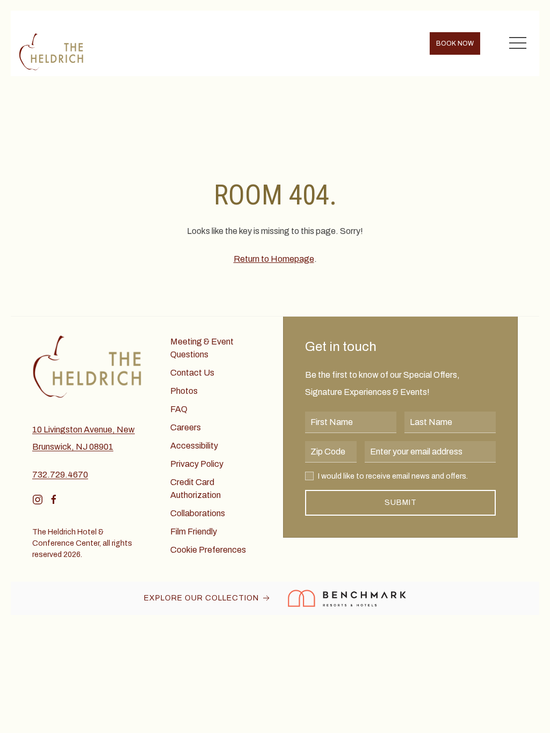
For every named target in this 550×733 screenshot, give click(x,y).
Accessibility (194, 445)
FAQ (178, 409)
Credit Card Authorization (195, 489)
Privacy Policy (196, 463)
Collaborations (197, 513)
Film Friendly (193, 531)
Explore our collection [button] (202, 598)
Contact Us (192, 372)
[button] (517, 43)
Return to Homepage (274, 258)
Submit (401, 503)
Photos (184, 390)
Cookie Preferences (208, 549)
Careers (185, 427)
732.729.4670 (60, 474)
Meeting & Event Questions (202, 348)
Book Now (455, 43)
